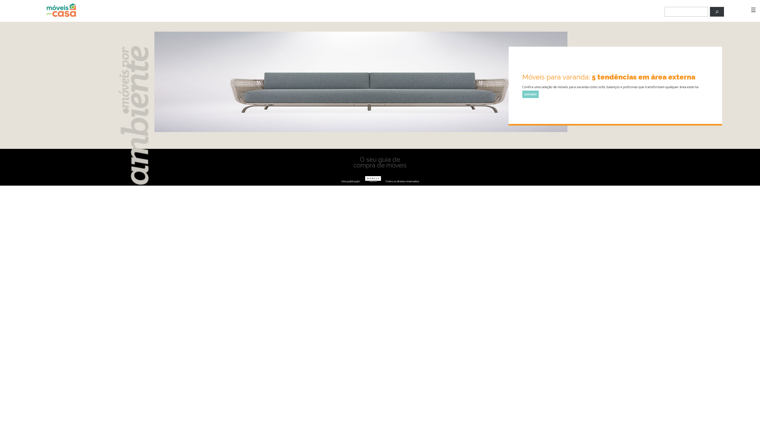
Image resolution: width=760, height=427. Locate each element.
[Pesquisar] (717, 12)
